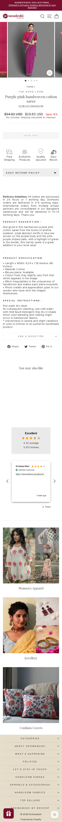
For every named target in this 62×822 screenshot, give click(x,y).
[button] (7, 481)
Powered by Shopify (31, 819)
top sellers (30, 800)
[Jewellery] (31, 625)
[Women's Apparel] (31, 555)
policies (30, 761)
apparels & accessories (30, 785)
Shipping (25, 117)
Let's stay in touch (30, 769)
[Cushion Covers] (31, 695)
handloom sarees (30, 777)
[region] (31, 481)
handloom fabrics (30, 792)
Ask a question (31, 336)
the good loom (31, 92)
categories (30, 738)
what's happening (30, 754)
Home (30, 86)
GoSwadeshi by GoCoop (30, 808)
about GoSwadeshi (30, 746)
